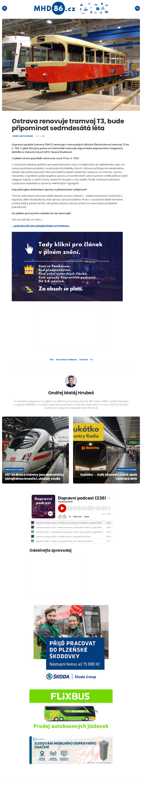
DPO (52, 360)
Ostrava (83, 360)
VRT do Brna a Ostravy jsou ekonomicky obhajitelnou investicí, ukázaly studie (34, 477)
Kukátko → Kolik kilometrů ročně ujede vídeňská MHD (108, 477)
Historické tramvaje (66, 360)
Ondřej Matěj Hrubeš (22, 136)
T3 (91, 360)
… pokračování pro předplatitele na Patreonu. (41, 226)
